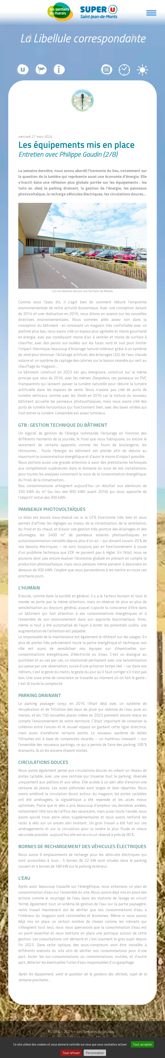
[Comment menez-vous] (135, 38)
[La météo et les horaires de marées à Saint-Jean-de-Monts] (142, 70)
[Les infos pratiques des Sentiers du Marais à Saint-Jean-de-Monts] (59, 70)
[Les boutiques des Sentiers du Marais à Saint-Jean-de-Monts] (41, 70)
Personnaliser (95, 1052)
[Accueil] (82, 12)
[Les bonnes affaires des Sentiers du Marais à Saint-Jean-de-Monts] (106, 70)
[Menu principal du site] (151, 13)
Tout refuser (71, 1052)
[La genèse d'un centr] (29, 38)
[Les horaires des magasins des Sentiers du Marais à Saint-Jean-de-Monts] (124, 70)
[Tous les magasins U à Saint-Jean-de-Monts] (22, 70)
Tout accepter (142, 1044)
